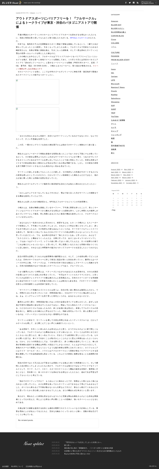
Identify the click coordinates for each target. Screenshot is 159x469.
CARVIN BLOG (117, 36)
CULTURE (115, 52)
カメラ (113, 127)
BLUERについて (17, 466)
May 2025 (127, 169)
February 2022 (116, 180)
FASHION (115, 56)
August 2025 (115, 169)
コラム (113, 47)
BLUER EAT (116, 25)
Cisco (113, 39)
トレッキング (116, 135)
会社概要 (5, 466)
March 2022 (126, 177)
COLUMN (115, 43)
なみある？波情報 (118, 120)
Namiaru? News (118, 87)
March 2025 (126, 172)
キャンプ (114, 131)
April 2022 (114, 177)
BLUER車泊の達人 (118, 32)
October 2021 (131, 183)
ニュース (114, 63)
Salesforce (115, 98)
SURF (113, 109)
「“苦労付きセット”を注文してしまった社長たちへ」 (83, 442)
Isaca (113, 69)
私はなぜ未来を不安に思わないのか (77, 454)
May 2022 (126, 175)
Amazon (114, 21)
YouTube (115, 116)
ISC (112, 73)
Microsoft (115, 84)
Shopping (115, 102)
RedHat (114, 95)
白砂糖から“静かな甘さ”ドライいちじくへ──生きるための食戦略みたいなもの (92, 451)
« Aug (113, 210)
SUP (113, 106)
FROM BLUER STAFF (120, 60)
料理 (113, 138)
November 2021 (116, 183)
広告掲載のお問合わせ (34, 466)
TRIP (113, 113)
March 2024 (115, 175)
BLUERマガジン (117, 28)
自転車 (113, 149)
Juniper (114, 76)
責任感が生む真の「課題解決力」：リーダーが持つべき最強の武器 (88, 448)
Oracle (114, 91)
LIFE (113, 80)
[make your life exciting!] (12, 2)
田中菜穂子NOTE (118, 146)
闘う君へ (67, 445)
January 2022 (130, 180)
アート (113, 124)
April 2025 (114, 172)
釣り (113, 153)
